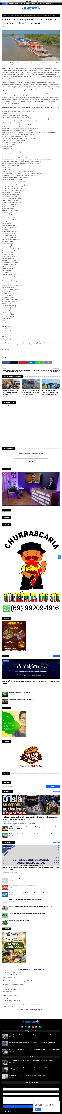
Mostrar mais (56, 655)
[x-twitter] (25, 1027)
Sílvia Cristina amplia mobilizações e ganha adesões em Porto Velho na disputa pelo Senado (34, 1049)
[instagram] (33, 1027)
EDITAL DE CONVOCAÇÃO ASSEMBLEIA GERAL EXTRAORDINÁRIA (24, 885)
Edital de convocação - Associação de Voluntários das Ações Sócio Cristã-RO (27, 913)
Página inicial (6, 15)
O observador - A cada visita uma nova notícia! (21, 1111)
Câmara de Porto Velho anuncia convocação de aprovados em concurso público (34, 3)
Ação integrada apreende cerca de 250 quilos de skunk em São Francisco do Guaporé (30, 392)
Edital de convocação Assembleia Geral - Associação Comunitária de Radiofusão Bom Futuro (31, 892)
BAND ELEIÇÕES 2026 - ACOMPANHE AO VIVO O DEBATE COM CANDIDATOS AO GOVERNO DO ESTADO (30, 682)
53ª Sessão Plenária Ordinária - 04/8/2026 (19, 692)
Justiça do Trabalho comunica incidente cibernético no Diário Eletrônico (28, 1068)
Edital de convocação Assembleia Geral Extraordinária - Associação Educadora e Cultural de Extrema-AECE (31, 869)
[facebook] (22, 1027)
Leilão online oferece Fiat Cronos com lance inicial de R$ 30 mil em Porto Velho (30, 1060)
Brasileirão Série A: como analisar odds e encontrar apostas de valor (27, 1075)
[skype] (29, 1027)
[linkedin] (40, 1027)
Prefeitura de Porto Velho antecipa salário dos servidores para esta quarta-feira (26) (50, 392)
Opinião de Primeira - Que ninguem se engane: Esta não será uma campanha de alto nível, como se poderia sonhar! (34, 834)
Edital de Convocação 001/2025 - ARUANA (19, 920)
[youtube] (36, 1027)
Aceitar (38, 1109)
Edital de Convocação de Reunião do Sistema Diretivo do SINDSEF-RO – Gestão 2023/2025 (30, 906)
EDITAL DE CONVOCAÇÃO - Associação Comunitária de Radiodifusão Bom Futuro (28, 879)
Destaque (11, 15)
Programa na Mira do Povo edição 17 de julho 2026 (21, 699)
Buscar (31, 461)
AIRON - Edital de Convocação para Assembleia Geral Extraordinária (25, 899)
